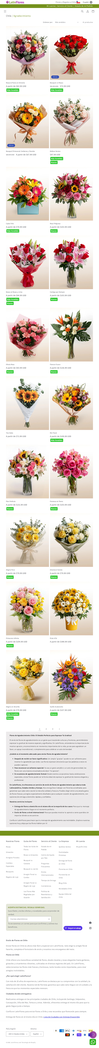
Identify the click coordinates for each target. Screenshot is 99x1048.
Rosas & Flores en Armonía (15, 83)
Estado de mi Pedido (84, 6)
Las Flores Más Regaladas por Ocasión (29, 894)
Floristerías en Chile (64, 876)
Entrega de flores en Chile (65, 862)
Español (86, 2)
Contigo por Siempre (57, 292)
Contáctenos (46, 886)
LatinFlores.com (16, 1042)
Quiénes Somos (65, 847)
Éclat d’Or (53, 638)
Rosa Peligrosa (55, 224)
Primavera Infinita (12, 638)
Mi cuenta (51, 6)
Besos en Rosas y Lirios (14, 292)
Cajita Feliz (10, 224)
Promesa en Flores (56, 501)
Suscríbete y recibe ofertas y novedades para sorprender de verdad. (33, 911)
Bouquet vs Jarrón (31, 869)
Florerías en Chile (66, 869)
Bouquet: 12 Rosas (56, 83)
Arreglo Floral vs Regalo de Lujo (30, 884)
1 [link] (39, 729)
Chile (8, 15)
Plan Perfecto (11, 501)
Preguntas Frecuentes (45, 865)
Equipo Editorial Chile (65, 895)
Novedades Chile (65, 889)
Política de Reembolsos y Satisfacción (46, 894)
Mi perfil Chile (81, 847)
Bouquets (10, 872)
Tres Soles (9, 433)
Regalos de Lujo (12, 877)
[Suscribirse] (48, 919)
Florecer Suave (55, 364)
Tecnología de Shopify (29, 1042)
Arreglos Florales (12, 858)
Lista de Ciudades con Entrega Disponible (61, 1017)
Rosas (8, 847)
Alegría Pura (10, 570)
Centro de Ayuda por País (47, 856)
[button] (5, 11)
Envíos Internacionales (47, 873)
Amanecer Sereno (56, 570)
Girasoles (9, 852)
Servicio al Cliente (65, 6)
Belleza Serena (55, 151)
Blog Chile (63, 883)
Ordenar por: (48, 22)
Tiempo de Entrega (48, 880)
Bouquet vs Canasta (28, 861)
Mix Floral (53, 433)
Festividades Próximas (63, 853)
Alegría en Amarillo (13, 707)
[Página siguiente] (59, 729)
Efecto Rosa (10, 364)
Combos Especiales (10, 864)
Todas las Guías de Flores (31, 848)
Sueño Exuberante (56, 707)
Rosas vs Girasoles (31, 855)
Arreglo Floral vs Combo (30, 875)
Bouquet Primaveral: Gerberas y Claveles (20, 151)
